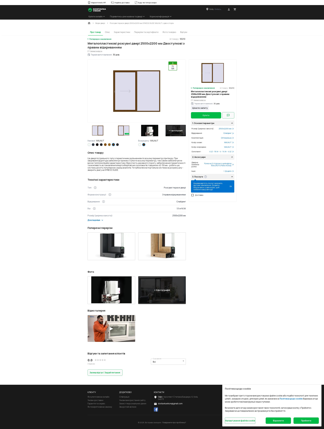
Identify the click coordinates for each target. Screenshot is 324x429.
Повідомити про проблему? (174, 423)
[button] (98, 130)
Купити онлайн (96, 16)
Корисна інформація (159, 16)
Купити (206, 115)
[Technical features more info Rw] (94, 208)
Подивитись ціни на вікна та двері (126, 16)
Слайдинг (227, 133)
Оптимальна (226, 138)
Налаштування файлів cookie (240, 420)
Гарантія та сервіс (96, 403)
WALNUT (227, 142)
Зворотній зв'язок (127, 406)
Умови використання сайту (132, 400)
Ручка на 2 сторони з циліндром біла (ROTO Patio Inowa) (217, 164)
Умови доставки (95, 400)
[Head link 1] (97, 9)
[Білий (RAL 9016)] (89, 144)
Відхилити (278, 420)
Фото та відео (169, 32)
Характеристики (122, 32)
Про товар (95, 32)
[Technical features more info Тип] (95, 187)
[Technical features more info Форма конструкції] (110, 194)
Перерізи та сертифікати (146, 32)
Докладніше (94, 220)
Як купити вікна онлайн (98, 396)
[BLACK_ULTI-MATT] (101, 144)
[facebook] (156, 409)
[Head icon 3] (234, 9)
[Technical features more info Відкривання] (103, 201)
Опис (107, 32)
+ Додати (227, 171)
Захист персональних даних (132, 403)
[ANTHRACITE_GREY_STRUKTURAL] (93, 144)
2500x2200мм (225, 129)
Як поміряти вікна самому (100, 406)
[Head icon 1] (228, 9)
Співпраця (124, 396)
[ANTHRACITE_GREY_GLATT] (117, 144)
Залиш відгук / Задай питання (105, 372)
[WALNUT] (113, 144)
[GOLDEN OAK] (105, 144)
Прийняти (306, 420)
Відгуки (183, 32)
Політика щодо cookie (291, 398)
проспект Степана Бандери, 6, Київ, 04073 (178, 397)
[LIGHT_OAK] (109, 144)
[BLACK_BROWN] (97, 144)
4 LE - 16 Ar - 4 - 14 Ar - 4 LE (220, 152)
